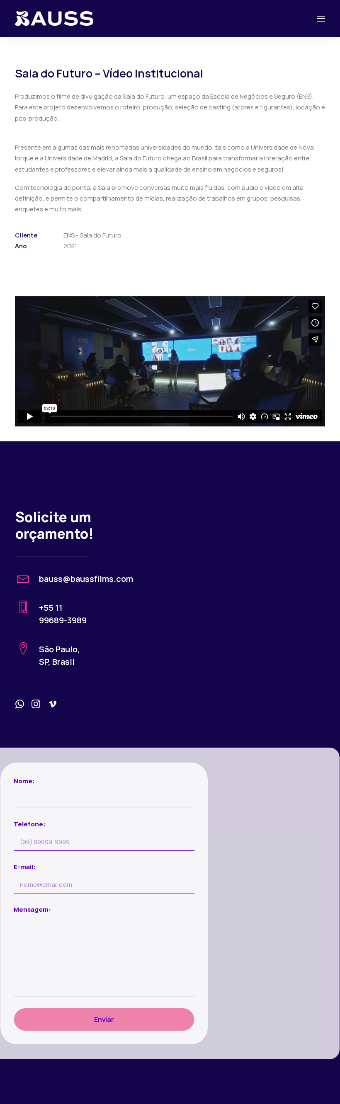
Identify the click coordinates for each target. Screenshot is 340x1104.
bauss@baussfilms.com (86, 578)
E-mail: (25, 866)
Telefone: (30, 824)
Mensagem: (32, 909)
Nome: (24, 781)
